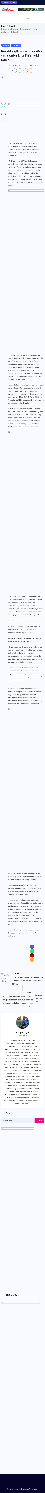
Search (39, 1120)
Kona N (12, 26)
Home (3, 26)
